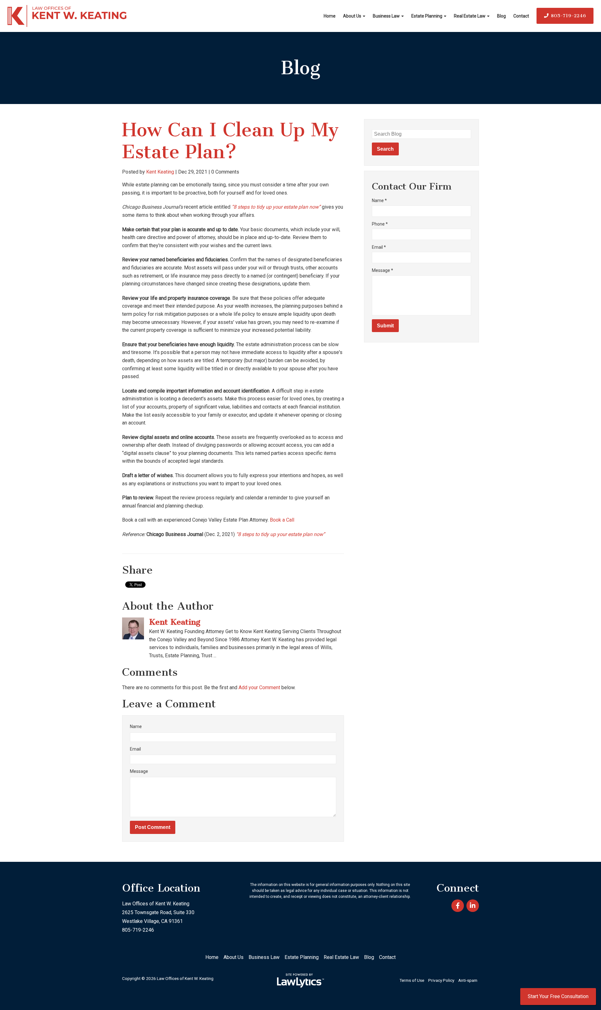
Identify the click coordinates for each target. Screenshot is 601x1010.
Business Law (386, 15)
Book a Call (282, 520)
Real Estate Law (469, 15)
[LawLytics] (300, 980)
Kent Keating (160, 172)
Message (139, 771)
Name (136, 726)
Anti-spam (467, 980)
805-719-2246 (568, 15)
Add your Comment (259, 687)
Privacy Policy (441, 980)
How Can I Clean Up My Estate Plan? (230, 141)
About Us (352, 15)
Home (330, 15)
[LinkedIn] (472, 905)
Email (135, 749)
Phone (380, 223)
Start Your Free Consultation (558, 996)
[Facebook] (457, 905)
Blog (501, 15)
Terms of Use (411, 980)
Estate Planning (426, 15)
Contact (521, 15)
